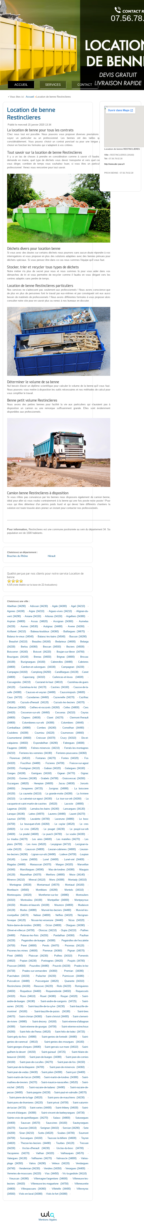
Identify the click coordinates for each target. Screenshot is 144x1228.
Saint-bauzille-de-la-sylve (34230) (46, 1006)
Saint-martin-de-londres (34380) (61, 1077)
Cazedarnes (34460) (38, 697)
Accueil (30, 96)
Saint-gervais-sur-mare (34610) (61, 1047)
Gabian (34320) (52, 768)
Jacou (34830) (66, 783)
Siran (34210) (26, 1133)
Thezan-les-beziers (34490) (36, 1143)
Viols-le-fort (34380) (56, 1194)
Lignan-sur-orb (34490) (44, 854)
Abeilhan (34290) (16, 606)
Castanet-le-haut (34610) (49, 682)
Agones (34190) (16, 611)
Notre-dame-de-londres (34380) (24, 925)
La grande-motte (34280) (59, 793)
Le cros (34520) (29, 829)
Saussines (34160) (56, 1123)
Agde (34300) (59, 606)
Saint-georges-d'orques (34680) (24, 1047)
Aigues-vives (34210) (60, 611)
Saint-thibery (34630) (67, 1107)
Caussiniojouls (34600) (72, 692)
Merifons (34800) (55, 874)
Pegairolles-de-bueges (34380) (38, 940)
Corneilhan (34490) (73, 727)
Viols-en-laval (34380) (30, 1194)
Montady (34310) (77, 879)
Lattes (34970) (36, 814)
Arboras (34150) (53, 616)
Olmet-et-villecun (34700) (20, 930)
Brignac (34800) (66, 657)
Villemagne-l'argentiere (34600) (51, 1178)
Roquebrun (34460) (30, 991)
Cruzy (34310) (68, 738)
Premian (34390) (74, 971)
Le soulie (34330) (75, 834)
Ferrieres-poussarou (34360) (71, 753)
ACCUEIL (21, 84)
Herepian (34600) (43, 783)
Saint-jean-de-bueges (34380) (45, 1057)
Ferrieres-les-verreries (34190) (35, 753)
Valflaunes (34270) (41, 1158)
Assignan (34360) (63, 621)
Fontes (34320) (70, 758)
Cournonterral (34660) (19, 738)
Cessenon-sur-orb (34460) (35, 712)
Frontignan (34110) (30, 768)
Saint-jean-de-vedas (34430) (22, 1072)
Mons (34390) (56, 879)
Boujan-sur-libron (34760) (71, 651)
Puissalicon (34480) (18, 981)
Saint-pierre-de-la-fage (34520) (26, 1097)
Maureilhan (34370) (30, 874)
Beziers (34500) (75, 646)
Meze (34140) (77, 874)
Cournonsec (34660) (72, 733)
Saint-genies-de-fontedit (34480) (59, 1036)
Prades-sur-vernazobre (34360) (39, 971)
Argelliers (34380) (75, 616)
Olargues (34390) (75, 925)
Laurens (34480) (57, 814)
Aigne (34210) (36, 611)
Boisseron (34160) (17, 651)
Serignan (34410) (49, 1128)
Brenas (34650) (42, 657)
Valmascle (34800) (66, 1158)
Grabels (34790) (49, 778)
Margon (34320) (64, 864)
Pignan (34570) (76, 950)
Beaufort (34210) (18, 641)
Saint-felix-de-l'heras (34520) (35, 1031)
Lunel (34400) (50, 859)
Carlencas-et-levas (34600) (67, 677)
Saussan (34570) (30, 1123)
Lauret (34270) (77, 814)
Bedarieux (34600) (65, 641)
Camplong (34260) (41, 672)
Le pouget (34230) (54, 829)
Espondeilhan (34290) (45, 743)
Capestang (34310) (34, 677)
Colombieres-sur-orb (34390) (38, 722)
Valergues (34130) (17, 1158)
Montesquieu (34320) (19, 895)
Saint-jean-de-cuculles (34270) (36, 1062)
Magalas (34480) (16, 864)
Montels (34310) (74, 890)
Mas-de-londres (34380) (62, 869)
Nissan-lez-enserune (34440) (47, 920)
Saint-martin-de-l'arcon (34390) (23, 1077)
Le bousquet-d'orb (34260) (35, 824)
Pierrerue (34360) (52, 950)
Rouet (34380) (48, 996)
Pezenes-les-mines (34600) (22, 950)
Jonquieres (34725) (32, 788)
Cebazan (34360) (16, 707)
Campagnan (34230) (72, 667)
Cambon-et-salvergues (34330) (38, 667)
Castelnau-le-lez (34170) (33, 687)
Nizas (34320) (76, 920)
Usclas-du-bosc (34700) (70, 1148)
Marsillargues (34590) (32, 869)
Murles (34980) (28, 910)
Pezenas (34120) (74, 945)
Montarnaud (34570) (48, 885)
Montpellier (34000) (58, 900)
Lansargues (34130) (74, 809)
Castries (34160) (60, 687)
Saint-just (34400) (75, 1072)
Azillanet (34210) (16, 631)
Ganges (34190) (16, 773)
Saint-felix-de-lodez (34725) (70, 1031)
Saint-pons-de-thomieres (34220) (25, 1102)
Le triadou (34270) (17, 839)
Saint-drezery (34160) (44, 1021)
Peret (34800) (29, 945)
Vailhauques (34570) (72, 1153)
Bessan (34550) (52, 646)
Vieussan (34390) (19, 1178)
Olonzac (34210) (48, 930)
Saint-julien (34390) (51, 1072)
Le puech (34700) (52, 834)
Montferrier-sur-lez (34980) (54, 895)
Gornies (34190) (28, 778)
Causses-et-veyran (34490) (41, 692)
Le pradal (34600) (29, 834)
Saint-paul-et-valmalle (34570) (70, 1092)
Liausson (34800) (35, 849)
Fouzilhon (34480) (30, 763)
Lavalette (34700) (40, 819)
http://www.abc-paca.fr (114, 164)
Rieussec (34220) (43, 986)
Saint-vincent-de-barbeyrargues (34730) (63, 1112)
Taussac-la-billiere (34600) (61, 1138)
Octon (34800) (53, 925)
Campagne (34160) (17, 672)
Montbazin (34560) (18, 890)
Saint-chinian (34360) (30, 1016)
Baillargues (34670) (74, 631)
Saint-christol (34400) (57, 1016)
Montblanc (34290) (47, 890)
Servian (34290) (71, 1128)
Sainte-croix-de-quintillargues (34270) (27, 1118)
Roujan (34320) (69, 996)
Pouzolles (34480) (39, 966)
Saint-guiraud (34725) (53, 1052)
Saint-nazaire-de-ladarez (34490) (47, 1087)
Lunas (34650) (29, 859)
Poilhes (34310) (63, 955)
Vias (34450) (51, 1173)
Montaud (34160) (74, 885)
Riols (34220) (64, 986)
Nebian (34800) (41, 915)
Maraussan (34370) (40, 864)
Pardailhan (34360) (63, 935)
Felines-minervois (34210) (45, 748)
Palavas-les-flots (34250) (34, 935)
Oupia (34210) (68, 930)
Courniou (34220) (44, 733)
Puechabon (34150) (18, 976)
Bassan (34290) (78, 636)
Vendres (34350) (53, 1168)
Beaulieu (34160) (41, 641)
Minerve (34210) (16, 879)
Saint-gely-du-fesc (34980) (21, 1036)
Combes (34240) (46, 727)
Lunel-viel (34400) (74, 859)
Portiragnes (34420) (52, 961)
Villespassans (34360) (33, 1188)
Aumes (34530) (29, 626)
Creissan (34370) (45, 738)
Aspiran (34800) (16, 621)
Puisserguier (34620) (47, 981)
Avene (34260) (76, 626)
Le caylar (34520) (65, 824)
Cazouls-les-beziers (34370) (69, 702)
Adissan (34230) (39, 606)
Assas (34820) (39, 621)
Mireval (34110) (37, 879)
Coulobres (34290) (17, 733)
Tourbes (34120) (65, 1143)
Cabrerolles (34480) (62, 662)
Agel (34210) (78, 606)
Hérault (52, 556)
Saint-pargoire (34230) (38, 1092)
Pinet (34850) (15, 955)
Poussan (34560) (16, 966)
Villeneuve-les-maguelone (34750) (49, 1183)
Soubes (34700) (66, 1133)
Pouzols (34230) (61, 966)
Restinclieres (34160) (18, 986)
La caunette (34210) (30, 793)
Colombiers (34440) (72, 722)
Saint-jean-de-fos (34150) (71, 1062)
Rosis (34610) (28, 996)
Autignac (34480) (52, 626)
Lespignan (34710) (61, 844)
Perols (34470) (50, 945)
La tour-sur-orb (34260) (68, 798)
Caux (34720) (14, 697)
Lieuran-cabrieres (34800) (62, 849)
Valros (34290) (37, 1163)
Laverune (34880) (64, 819)
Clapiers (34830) (31, 717)
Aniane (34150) (33, 616)
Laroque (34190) (16, 814)
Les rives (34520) (36, 844)
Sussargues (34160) (31, 1138)
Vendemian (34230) (29, 1168)
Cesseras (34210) (65, 712)
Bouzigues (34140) (17, 657)
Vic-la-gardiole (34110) (74, 1173)
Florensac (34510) (20, 758)
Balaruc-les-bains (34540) (51, 636)
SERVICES (53, 84)
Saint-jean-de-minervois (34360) (67, 1067)
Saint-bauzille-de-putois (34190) (52, 1011)
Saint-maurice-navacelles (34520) (59, 1082)
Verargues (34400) (75, 1168)
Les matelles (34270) (68, 839)
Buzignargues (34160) (33, 662)
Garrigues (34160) (41, 773)
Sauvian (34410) (28, 1128)
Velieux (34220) (61, 1163)
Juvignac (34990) (58, 788)
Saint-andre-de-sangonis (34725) (58, 1001)
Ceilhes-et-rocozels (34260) (45, 707)
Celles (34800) (71, 707)
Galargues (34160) (75, 768)
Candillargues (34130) (66, 672)
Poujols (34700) (76, 961)
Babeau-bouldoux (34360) (45, 631)
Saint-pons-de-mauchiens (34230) (66, 1097)
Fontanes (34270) (46, 758)
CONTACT (84, 84)
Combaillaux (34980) (19, 727)
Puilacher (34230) (46, 976)
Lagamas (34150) (16, 809)
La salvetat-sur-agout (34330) (36, 798)
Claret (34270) (55, 717)
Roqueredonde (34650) (58, 991)
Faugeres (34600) (16, 748)
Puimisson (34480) (73, 976)
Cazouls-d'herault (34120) (34, 702)
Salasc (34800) (61, 1118)
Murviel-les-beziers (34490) (56, 910)
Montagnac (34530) (20, 885)
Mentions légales (48, 1219)
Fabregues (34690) (73, 743)
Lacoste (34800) (74, 803)
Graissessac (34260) (73, 778)
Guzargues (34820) (17, 783)
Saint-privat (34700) (57, 1102)
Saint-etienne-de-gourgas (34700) (38, 1026)
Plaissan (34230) (38, 955)
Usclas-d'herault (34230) (36, 1148)
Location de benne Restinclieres (31, 113)
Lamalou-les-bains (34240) (44, 809)
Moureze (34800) (63, 905)
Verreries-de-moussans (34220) (24, 1173)
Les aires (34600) (42, 839)
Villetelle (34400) (61, 1188)
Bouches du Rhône (17, 556)
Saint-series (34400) (41, 1107)
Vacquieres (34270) (18, 1153)
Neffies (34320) (64, 915)
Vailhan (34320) (45, 1153)
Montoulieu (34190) (31, 900)
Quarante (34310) (74, 981)
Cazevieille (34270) (63, 697)
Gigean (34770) (66, 773)
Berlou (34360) (29, 646)
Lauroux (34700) (16, 819)
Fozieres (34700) (55, 763)
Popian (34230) (28, 961)
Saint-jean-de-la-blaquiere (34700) (25, 1067)
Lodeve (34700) (68, 854)
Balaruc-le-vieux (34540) (20, 636)
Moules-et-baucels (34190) (34, 905)
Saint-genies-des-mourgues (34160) (64, 1042)
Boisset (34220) (42, 651)
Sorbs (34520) (45, 1133)
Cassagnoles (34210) (19, 682)
